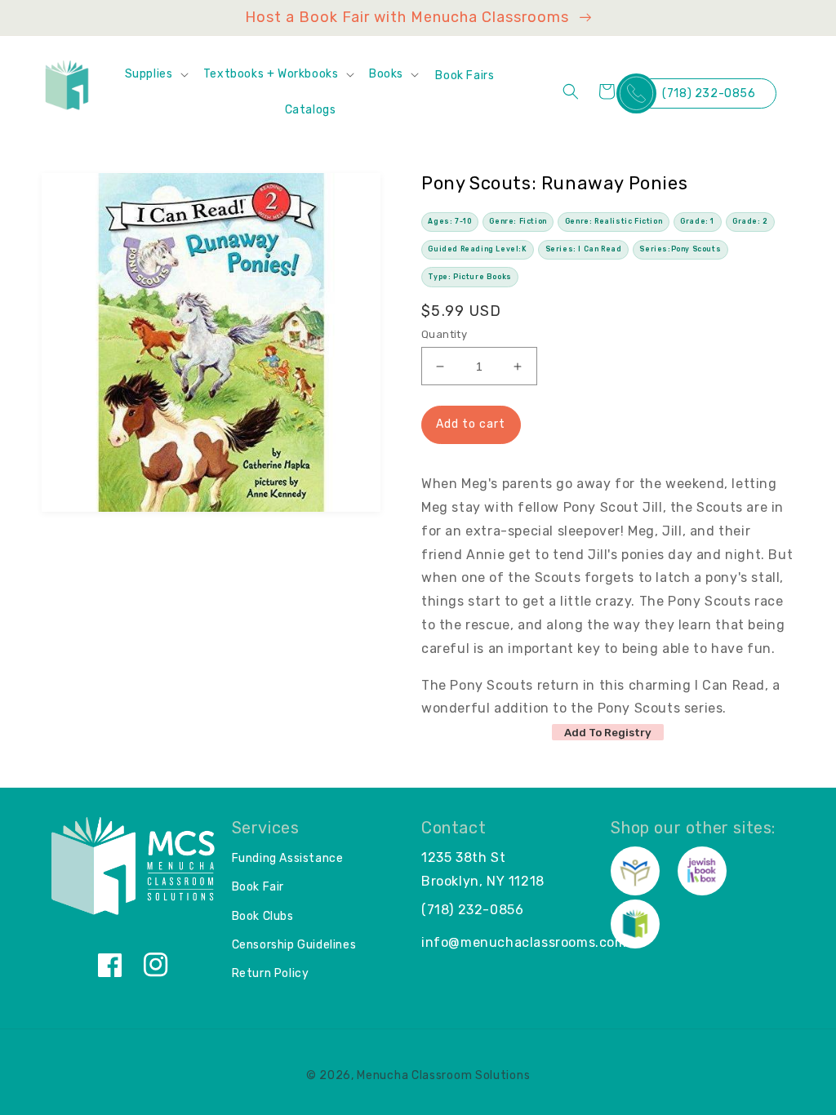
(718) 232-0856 (708, 93)
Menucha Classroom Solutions (443, 1075)
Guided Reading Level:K (477, 249)
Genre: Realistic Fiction (613, 221)
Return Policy (270, 973)
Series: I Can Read (583, 249)
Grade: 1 (697, 221)
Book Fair (258, 887)
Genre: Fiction (517, 221)
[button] (156, 74)
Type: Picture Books (469, 277)
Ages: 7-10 (449, 221)
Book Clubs (263, 916)
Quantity (444, 334)
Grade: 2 (750, 221)
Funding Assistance (288, 858)
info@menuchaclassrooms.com (524, 942)
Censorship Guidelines (294, 945)
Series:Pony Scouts (680, 249)
